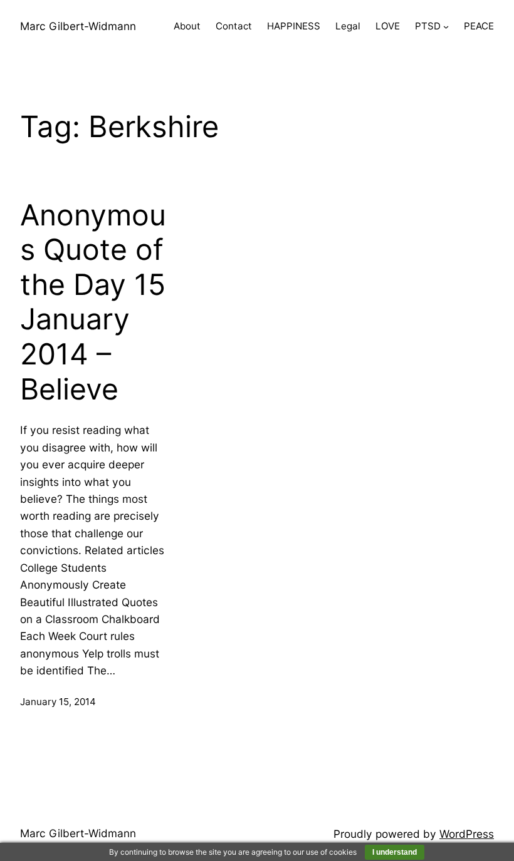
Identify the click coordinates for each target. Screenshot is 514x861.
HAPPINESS (293, 26)
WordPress (466, 833)
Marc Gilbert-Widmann (78, 26)
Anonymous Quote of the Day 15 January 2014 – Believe (93, 302)
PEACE (479, 26)
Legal (347, 26)
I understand (394, 852)
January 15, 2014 (58, 702)
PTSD (428, 26)
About (187, 26)
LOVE (387, 26)
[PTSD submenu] (446, 26)
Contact (234, 26)
